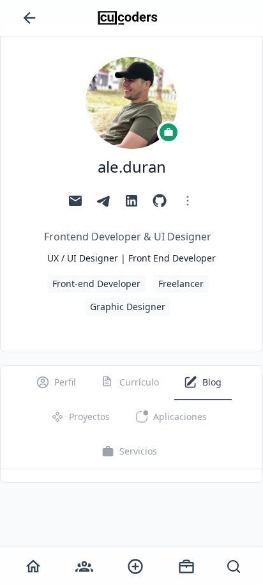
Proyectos (89, 416)
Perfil (65, 382)
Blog (212, 382)
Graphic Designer (127, 306)
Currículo (139, 382)
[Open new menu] (135, 566)
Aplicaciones (180, 416)
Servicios (138, 451)
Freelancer (181, 283)
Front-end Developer (96, 283)
